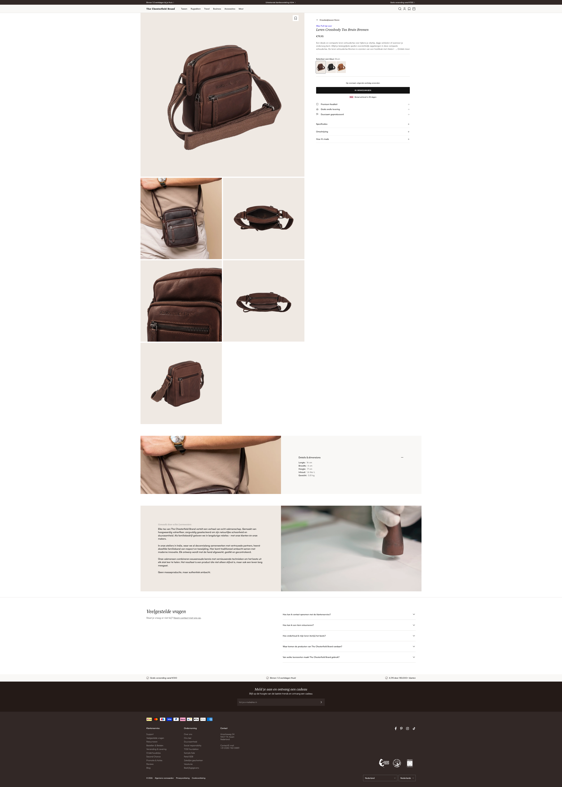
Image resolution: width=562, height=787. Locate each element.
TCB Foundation (191, 749)
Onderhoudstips (153, 753)
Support (150, 734)
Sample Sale (189, 753)
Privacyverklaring (183, 778)
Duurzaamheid (190, 741)
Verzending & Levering (156, 749)
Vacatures (188, 764)
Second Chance (153, 756)
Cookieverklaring (198, 778)
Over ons (188, 734)
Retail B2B (188, 756)
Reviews (150, 764)
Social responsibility (192, 745)
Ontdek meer (404, 49)
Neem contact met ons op (187, 617)
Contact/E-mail (227, 745)
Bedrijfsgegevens (191, 768)
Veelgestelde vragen (155, 738)
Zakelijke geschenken (193, 760)
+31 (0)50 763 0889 (229, 748)
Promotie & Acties (154, 760)
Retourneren (151, 741)
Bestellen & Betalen (154, 745)
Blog (148, 768)
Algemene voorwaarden (164, 778)
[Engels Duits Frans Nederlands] (407, 778)
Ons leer (187, 738)
